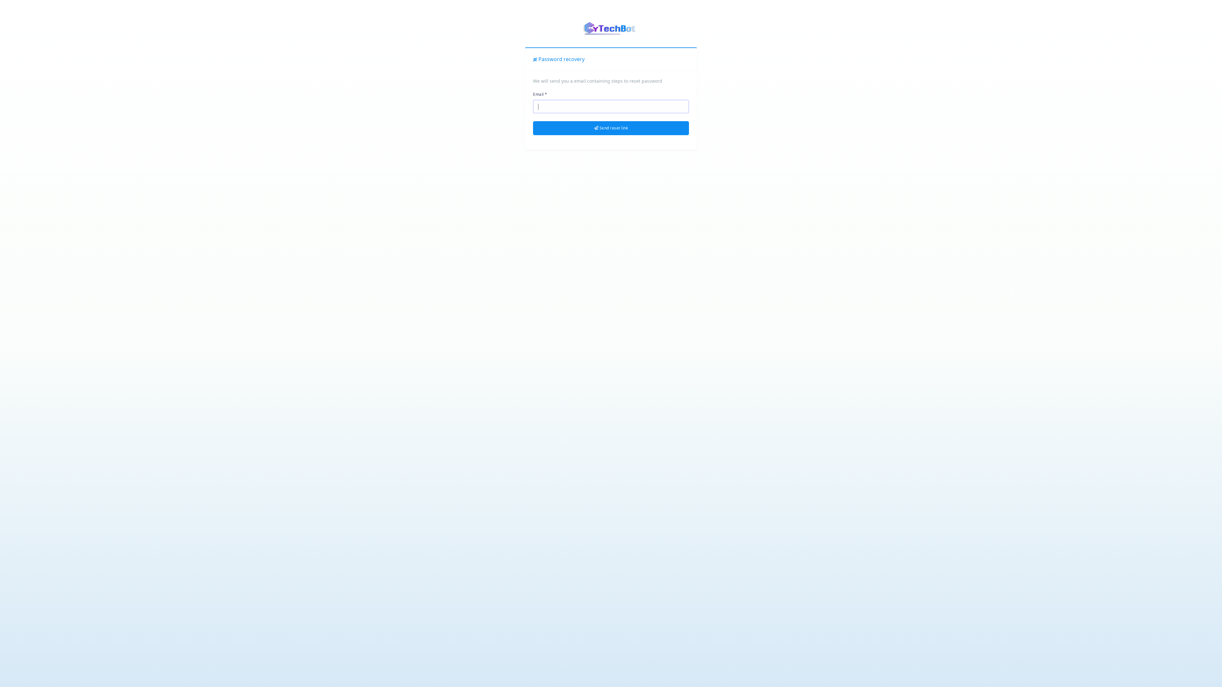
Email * (540, 94)
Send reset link (613, 128)
